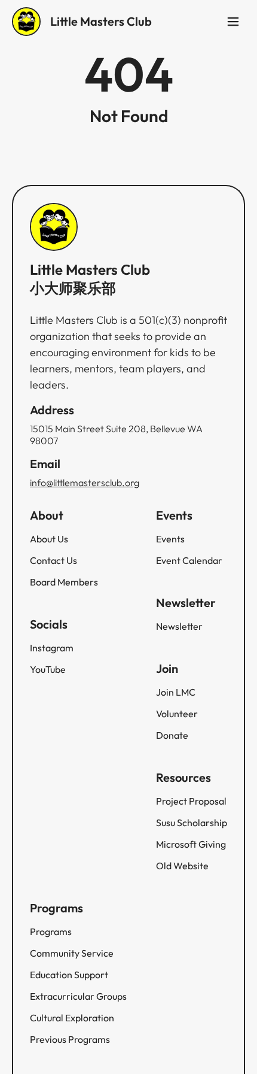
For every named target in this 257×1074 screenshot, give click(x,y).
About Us (49, 539)
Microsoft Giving (191, 844)
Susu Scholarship (191, 823)
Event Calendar (189, 560)
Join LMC (175, 692)
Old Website (182, 866)
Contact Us (53, 560)
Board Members (64, 582)
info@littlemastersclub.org (84, 483)
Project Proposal (191, 801)
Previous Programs (70, 1039)
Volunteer (177, 714)
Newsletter (179, 626)
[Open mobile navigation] (233, 22)
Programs (51, 932)
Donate (172, 735)
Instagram (52, 648)
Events (170, 539)
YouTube (48, 669)
